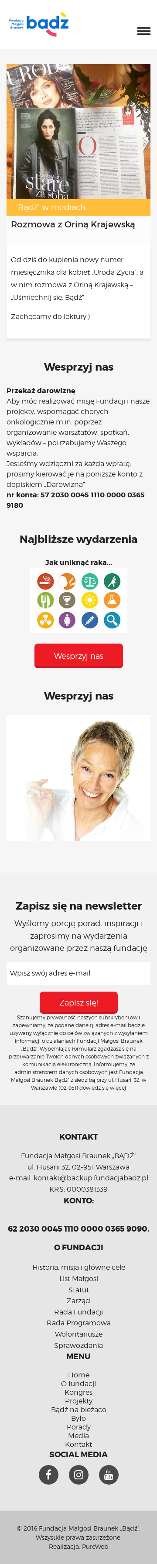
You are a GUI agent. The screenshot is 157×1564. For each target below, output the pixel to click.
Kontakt (78, 1444)
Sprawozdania (78, 1345)
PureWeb (95, 1546)
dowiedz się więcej (102, 1087)
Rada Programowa (79, 1323)
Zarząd (78, 1301)
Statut (78, 1290)
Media (78, 1436)
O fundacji (78, 1384)
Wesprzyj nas (78, 655)
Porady (79, 1427)
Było (78, 1418)
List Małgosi (78, 1279)
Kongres (78, 1392)
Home (78, 1375)
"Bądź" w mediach (50, 207)
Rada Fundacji (78, 1312)
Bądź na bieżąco (78, 1410)
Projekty (78, 1401)
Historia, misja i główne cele (78, 1267)
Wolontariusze (78, 1334)
